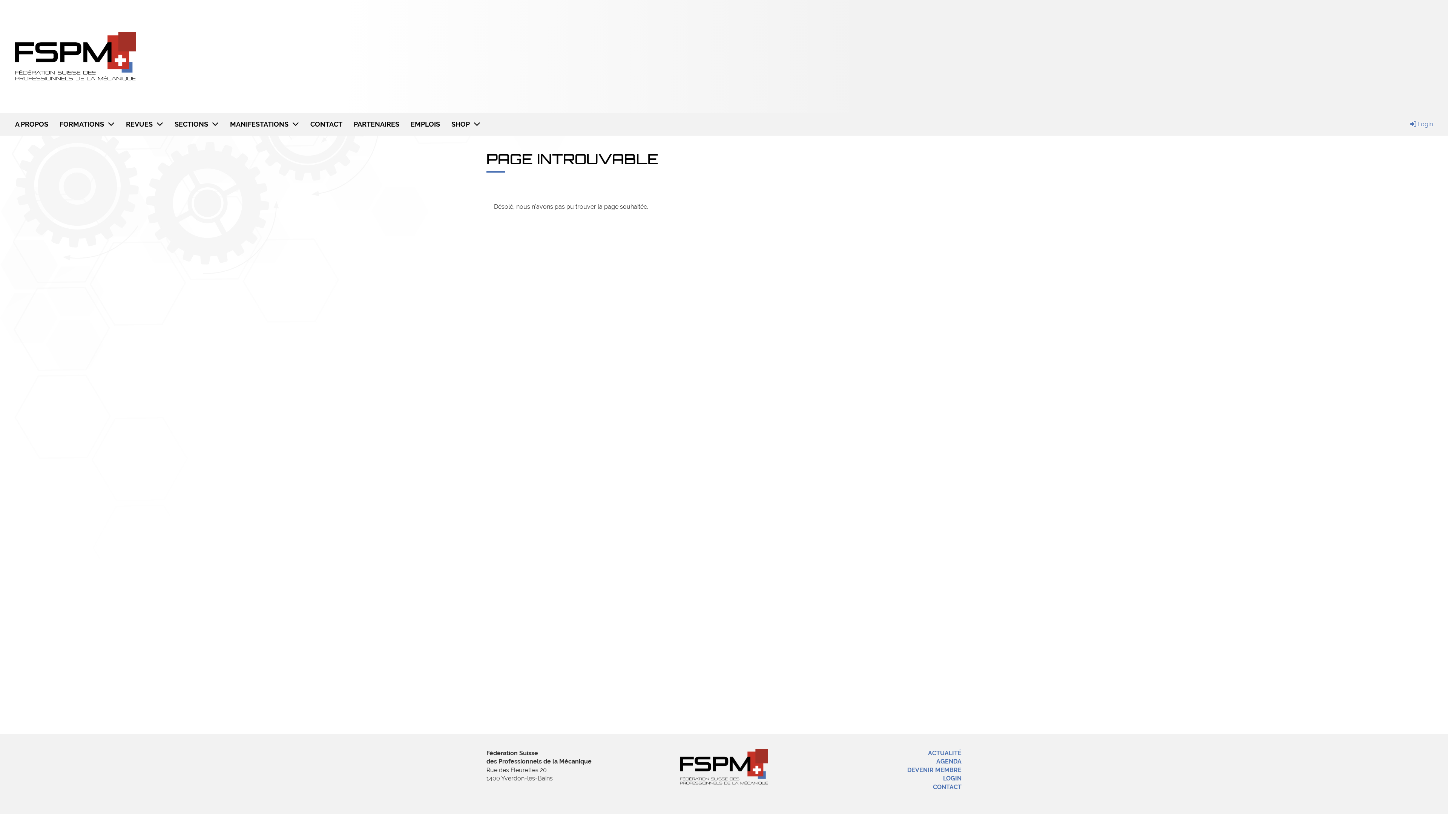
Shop (460, 124)
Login (1425, 124)
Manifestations (259, 124)
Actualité (945, 753)
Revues (139, 124)
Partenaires (376, 124)
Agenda (949, 761)
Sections (191, 124)
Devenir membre (934, 770)
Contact (326, 124)
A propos (31, 124)
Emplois (425, 124)
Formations (82, 124)
